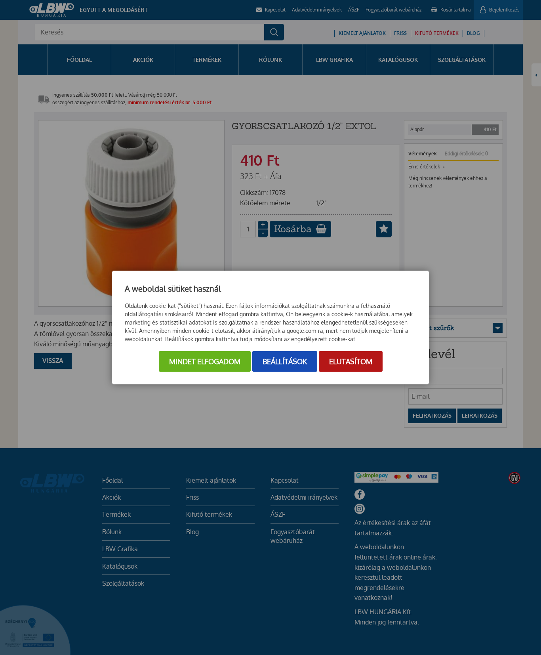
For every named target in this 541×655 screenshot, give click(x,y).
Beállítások (285, 361)
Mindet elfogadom (204, 361)
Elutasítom (350, 361)
